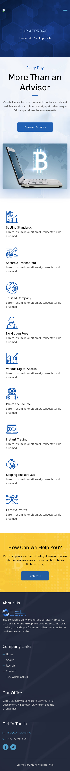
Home (23, 38)
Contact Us (35, 576)
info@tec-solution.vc (19, 732)
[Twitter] (13, 747)
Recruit (10, 665)
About (10, 660)
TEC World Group (17, 677)
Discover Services (35, 127)
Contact (11, 671)
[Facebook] (5, 747)
